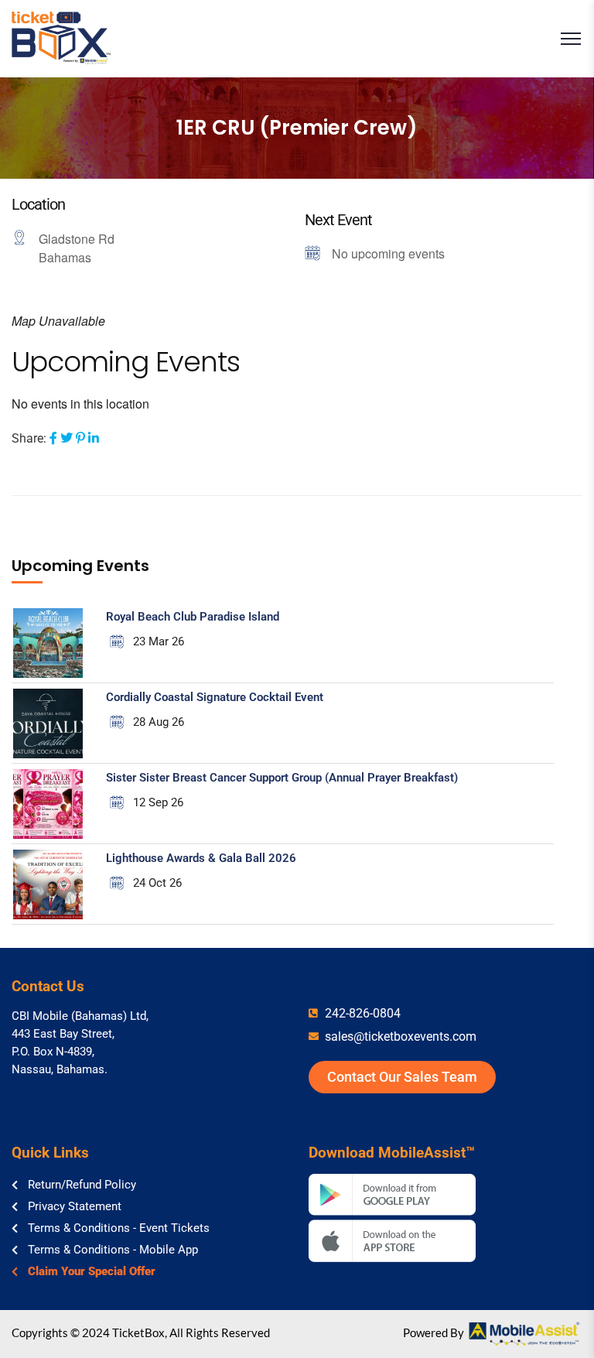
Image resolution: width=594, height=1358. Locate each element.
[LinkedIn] (93, 438)
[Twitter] (66, 438)
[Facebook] (53, 438)
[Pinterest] (80, 438)
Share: (29, 438)
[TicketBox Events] (61, 39)
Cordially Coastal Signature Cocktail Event (214, 697)
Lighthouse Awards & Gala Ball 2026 (201, 858)
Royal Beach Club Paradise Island (192, 617)
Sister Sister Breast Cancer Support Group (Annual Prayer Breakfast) (282, 778)
